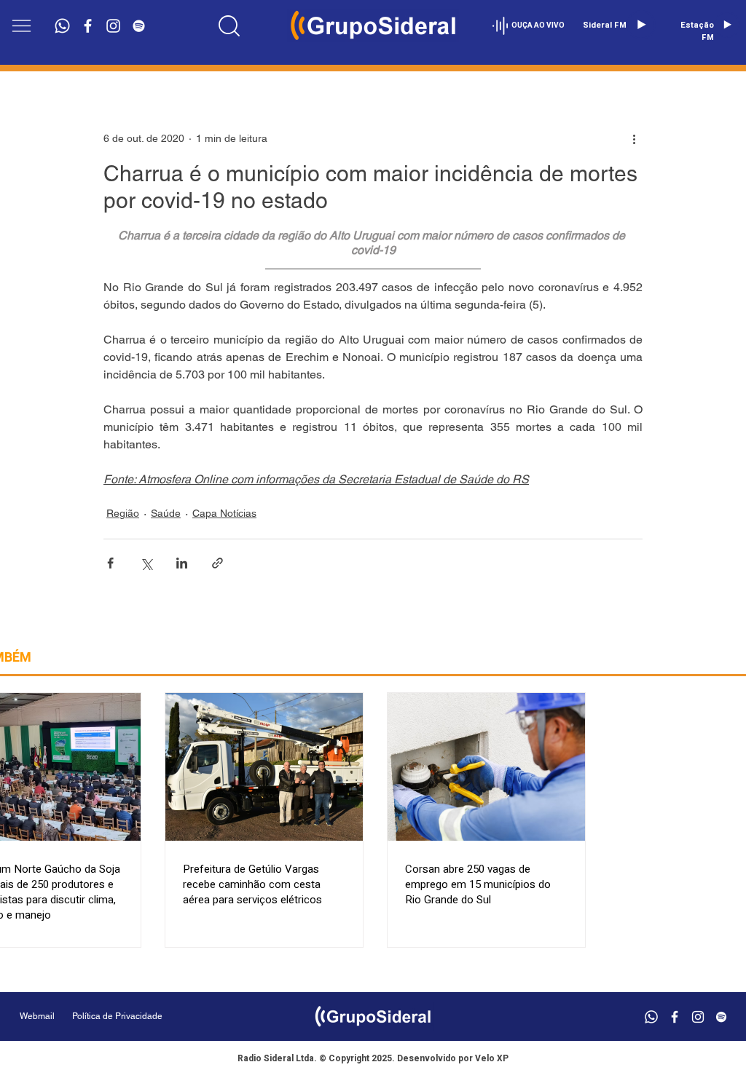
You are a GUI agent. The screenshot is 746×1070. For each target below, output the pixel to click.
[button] (21, 25)
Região (122, 513)
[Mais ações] (634, 138)
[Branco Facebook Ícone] (88, 26)
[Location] (229, 25)
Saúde (166, 513)
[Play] (641, 24)
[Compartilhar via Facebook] (110, 563)
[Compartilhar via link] (217, 563)
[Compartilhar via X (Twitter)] (146, 563)
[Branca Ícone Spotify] (139, 26)
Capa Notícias (224, 513)
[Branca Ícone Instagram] (113, 26)
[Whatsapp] (62, 26)
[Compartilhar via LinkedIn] (182, 563)
